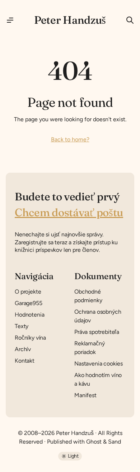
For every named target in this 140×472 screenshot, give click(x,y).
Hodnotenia (29, 314)
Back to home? (70, 139)
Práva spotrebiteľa (96, 331)
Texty (21, 326)
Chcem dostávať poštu (69, 212)
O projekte (28, 291)
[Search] (127, 20)
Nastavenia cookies (98, 363)
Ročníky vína (30, 337)
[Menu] (13, 20)
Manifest (85, 395)
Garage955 (28, 303)
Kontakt (24, 360)
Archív (23, 349)
